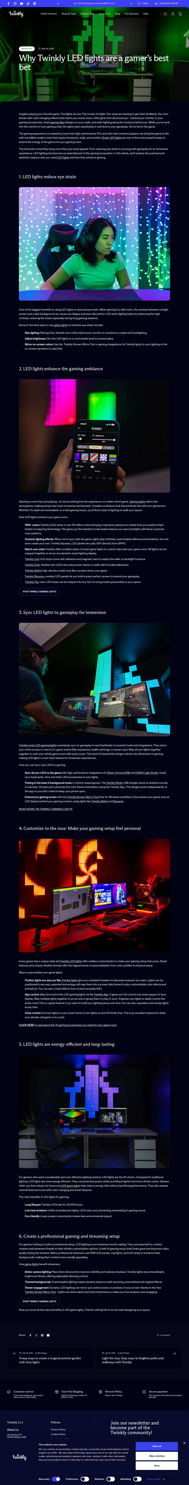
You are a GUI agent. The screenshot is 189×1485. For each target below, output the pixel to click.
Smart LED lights (112, 138)
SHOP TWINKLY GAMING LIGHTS (39, 592)
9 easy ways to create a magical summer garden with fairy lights (50, 1360)
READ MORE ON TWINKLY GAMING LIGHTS (45, 809)
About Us (13, 1429)
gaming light (57, 122)
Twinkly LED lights (71, 961)
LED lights (63, 157)
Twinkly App (101, 994)
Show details (154, 1479)
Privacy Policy (58, 1430)
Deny (156, 1465)
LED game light (70, 1186)
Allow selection (157, 1456)
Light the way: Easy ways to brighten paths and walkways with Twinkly (133, 1360)
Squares (118, 801)
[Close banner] (184, 1443)
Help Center (117, 3)
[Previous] (58, 3)
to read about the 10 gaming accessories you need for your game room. (68, 1025)
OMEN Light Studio (146, 773)
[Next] (131, 3)
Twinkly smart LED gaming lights (38, 745)
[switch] (85, 1479)
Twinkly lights (70, 980)
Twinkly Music (114, 783)
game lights (60, 325)
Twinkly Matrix (99, 801)
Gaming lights (137, 501)
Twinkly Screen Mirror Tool (82, 797)
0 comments (165, 1335)
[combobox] (145, 3)
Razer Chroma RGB (118, 773)
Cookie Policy (58, 1434)
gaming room (27, 49)
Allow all (156, 1446)
